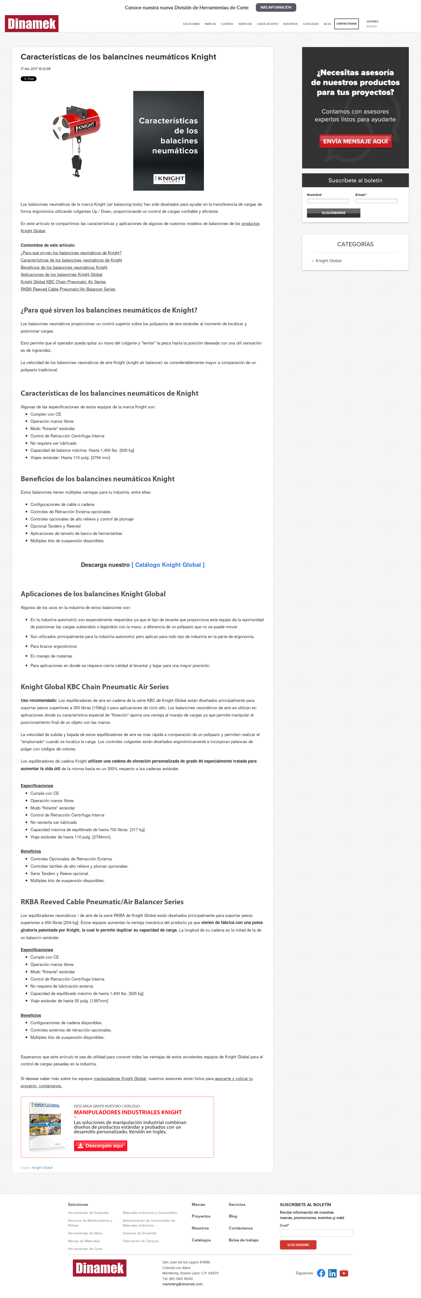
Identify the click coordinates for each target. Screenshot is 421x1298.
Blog (327, 23)
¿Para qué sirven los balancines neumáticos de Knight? (71, 252)
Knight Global (42, 1168)
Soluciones (191, 23)
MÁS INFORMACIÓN (276, 7)
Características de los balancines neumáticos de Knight (71, 260)
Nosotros (290, 23)
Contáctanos (346, 23)
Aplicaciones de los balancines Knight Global (61, 274)
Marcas (210, 23)
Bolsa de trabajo (244, 1240)
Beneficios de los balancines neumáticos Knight (64, 267)
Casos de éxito (267, 23)
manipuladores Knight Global (120, 1078)
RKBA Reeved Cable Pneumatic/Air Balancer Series (68, 289)
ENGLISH (372, 26)
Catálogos (311, 23)
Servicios (245, 23)
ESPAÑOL (373, 21)
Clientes (227, 23)
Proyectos (201, 1216)
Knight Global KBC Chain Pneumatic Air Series (63, 281)
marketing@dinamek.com (182, 1284)
